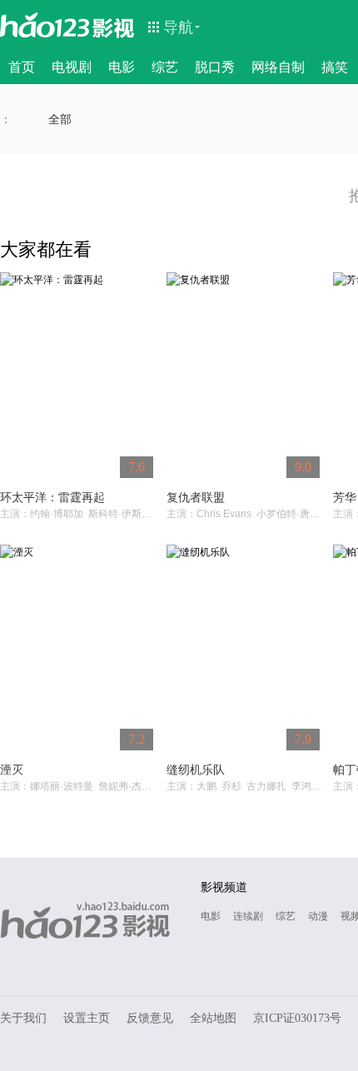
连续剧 (248, 916)
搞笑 (334, 67)
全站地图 (213, 1018)
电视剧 (72, 67)
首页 (21, 67)
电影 (121, 67)
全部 (60, 119)
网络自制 (278, 67)
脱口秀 (215, 67)
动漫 (318, 916)
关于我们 (23, 1018)
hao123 (45, 25)
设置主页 (86, 1018)
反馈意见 (150, 1018)
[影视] (114, 26)
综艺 (165, 67)
